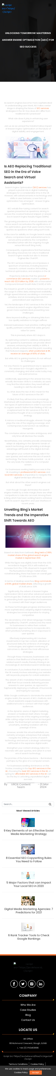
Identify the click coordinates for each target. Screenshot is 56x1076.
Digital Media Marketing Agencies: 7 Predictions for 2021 (28, 910)
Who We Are (28, 1005)
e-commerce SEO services (26, 277)
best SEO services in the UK (35, 771)
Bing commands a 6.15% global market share (28, 582)
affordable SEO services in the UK (31, 774)
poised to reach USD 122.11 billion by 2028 (27, 280)
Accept (35, 1072)
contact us (28, 1020)
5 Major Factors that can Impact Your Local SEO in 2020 (28, 884)
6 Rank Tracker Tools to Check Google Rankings (28, 937)
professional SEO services (33, 472)
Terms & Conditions (18, 1064)
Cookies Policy (37, 1064)
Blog (28, 1015)
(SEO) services (40, 187)
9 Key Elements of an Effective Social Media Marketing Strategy (29, 832)
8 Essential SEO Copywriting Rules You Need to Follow (29, 859)
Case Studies (28, 1010)
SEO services (43, 108)
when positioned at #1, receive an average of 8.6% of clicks (30, 352)
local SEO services (13, 474)
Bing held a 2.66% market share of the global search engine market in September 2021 (30, 555)
